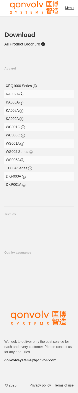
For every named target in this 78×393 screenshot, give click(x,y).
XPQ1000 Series (19, 86)
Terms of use (64, 385)
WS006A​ (13, 160)
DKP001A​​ (14, 184)
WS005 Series (17, 152)
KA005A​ (13, 102)
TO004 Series (17, 168)
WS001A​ (13, 143)
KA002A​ (13, 94)
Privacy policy (40, 385)
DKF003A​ (14, 176)
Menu (69, 8)
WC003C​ (13, 135)
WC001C (13, 127)
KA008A (13, 110)
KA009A (13, 119)
